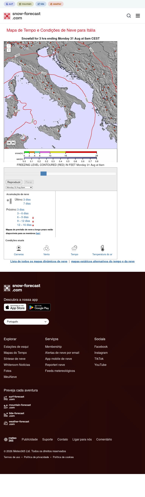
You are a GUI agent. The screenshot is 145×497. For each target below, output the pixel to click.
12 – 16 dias (24, 225)
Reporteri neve (55, 364)
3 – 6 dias (23, 213)
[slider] (44, 174)
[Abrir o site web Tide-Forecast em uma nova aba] (40, 4)
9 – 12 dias (23, 221)
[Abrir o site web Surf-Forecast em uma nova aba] (9, 4)
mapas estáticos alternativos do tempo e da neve (103, 261)
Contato (62, 439)
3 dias (27, 199)
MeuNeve (10, 376)
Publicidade (30, 439)
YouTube (100, 364)
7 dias (27, 203)
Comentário (104, 439)
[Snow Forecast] (21, 15)
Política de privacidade (36, 457)
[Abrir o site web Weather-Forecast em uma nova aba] (56, 4)
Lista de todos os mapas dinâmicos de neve (38, 261)
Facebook (101, 346)
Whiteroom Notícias (17, 364)
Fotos (7, 370)
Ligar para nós (82, 439)
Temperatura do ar (102, 254)
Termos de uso (12, 457)
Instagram (101, 352)
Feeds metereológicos (60, 370)
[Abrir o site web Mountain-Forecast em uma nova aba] (25, 4)
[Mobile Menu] (137, 15)
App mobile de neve (58, 358)
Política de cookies (63, 457)
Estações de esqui (16, 346)
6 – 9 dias (23, 217)
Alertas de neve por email (62, 352)
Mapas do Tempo (15, 352)
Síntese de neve (14, 358)
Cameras (19, 254)
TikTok (98, 358)
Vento (46, 254)
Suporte (47, 439)
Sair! (38, 233)
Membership (53, 346)
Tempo (74, 254)
